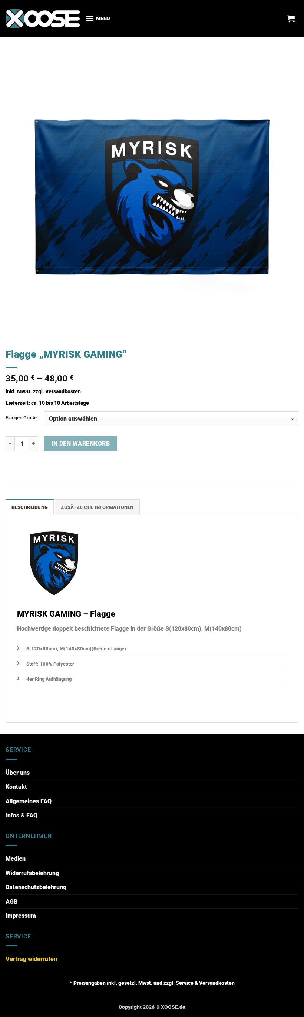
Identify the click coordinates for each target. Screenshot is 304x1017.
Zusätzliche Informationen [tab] (97, 507)
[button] (97, 18)
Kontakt (16, 786)
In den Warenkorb (81, 443)
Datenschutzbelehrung (36, 887)
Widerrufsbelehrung (32, 873)
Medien (16, 858)
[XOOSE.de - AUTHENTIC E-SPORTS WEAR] (43, 18)
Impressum (21, 915)
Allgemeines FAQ (29, 801)
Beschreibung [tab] (29, 507)
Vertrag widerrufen (31, 959)
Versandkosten (63, 392)
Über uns (18, 772)
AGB (11, 901)
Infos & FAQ (21, 815)
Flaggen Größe (21, 417)
